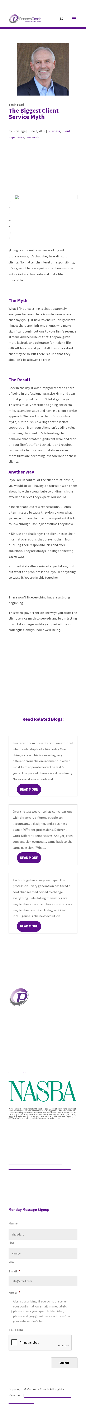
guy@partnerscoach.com (37, 1056)
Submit (64, 1363)
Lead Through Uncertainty (28, 1133)
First (11, 1242)
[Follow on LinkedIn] (28, 1069)
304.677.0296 (29, 1047)
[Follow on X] (20, 1069)
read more (29, 789)
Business (54, 131)
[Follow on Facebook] (12, 1069)
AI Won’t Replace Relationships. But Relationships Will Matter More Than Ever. (40, 1165)
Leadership (33, 137)
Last (11, 1261)
